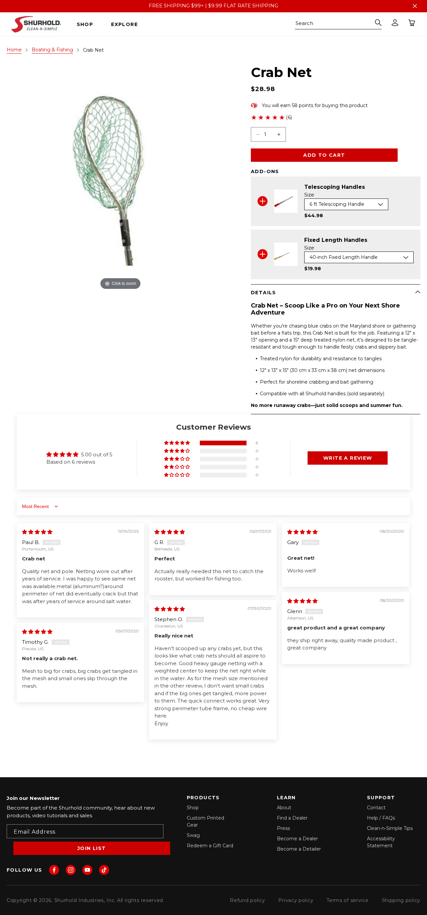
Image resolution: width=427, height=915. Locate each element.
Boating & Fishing (52, 50)
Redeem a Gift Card (210, 846)
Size (309, 194)
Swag (193, 835)
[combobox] (338, 24)
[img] (37, 532)
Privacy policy (295, 900)
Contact (376, 808)
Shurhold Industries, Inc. (85, 900)
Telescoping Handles (334, 187)
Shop (193, 808)
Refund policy (247, 900)
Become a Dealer (297, 839)
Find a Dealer (292, 818)
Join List (91, 848)
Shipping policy (401, 900)
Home (14, 50)
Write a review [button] (347, 458)
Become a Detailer (299, 849)
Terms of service (347, 900)
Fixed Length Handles (335, 240)
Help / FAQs (381, 818)
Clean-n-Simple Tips (390, 828)
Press (283, 828)
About (284, 808)
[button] (87, 24)
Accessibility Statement (381, 842)
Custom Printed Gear (205, 821)
